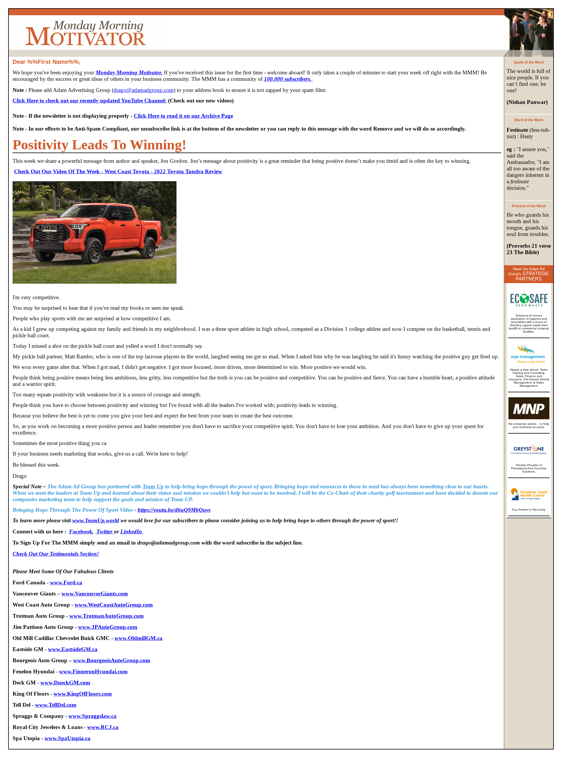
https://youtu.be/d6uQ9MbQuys (174, 510)
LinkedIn (131, 531)
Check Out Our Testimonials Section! (56, 554)
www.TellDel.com (55, 705)
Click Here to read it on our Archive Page (183, 116)
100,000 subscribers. (288, 79)
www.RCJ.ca (103, 727)
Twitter (104, 531)
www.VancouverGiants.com (94, 594)
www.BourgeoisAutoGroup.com (111, 660)
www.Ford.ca (66, 582)
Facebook (80, 531)
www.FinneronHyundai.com (93, 671)
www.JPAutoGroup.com (107, 627)
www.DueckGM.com (65, 683)
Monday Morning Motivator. (129, 72)
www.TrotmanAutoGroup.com (106, 616)
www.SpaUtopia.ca (67, 738)
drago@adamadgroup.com (144, 90)
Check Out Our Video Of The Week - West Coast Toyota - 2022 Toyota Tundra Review (118, 171)
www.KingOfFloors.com (83, 694)
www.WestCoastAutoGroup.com (114, 605)
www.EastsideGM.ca (72, 649)
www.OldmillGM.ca (138, 638)
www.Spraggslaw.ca (92, 716)
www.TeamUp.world (95, 520)
